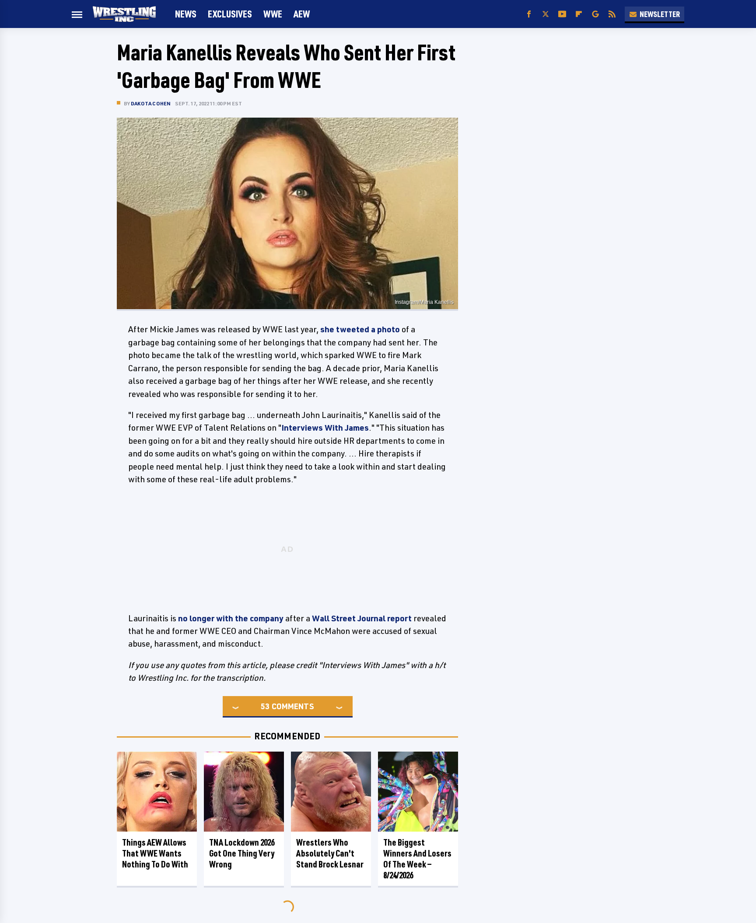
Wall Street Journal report (362, 618)
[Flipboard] (579, 14)
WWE (272, 14)
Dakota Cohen (151, 103)
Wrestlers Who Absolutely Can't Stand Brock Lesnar (330, 853)
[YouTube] (562, 14)
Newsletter (660, 14)
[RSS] (612, 14)
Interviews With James (325, 427)
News (185, 14)
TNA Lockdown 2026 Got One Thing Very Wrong (241, 853)
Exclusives (230, 14)
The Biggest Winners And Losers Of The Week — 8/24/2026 (417, 859)
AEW (302, 14)
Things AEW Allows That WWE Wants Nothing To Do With (155, 853)
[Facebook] (529, 14)
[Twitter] (546, 14)
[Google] (595, 14)
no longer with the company (231, 618)
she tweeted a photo (361, 329)
